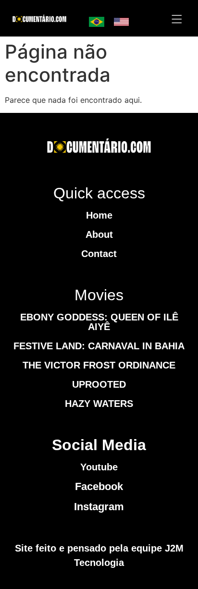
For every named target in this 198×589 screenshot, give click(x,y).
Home (99, 215)
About (99, 234)
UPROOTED (99, 384)
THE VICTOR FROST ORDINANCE (99, 365)
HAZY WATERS (99, 403)
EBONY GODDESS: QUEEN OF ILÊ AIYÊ (99, 322)
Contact (99, 253)
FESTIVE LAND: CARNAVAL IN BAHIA (99, 346)
